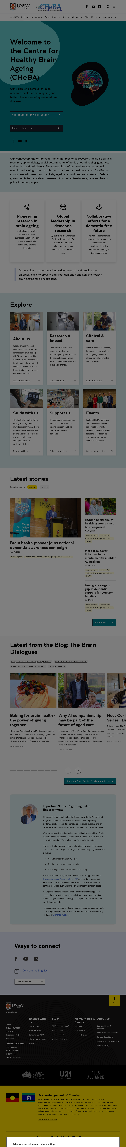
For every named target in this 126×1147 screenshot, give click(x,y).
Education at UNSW (37, 1039)
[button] (36, 114)
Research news (80, 1035)
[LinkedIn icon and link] (36, 959)
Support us (60, 413)
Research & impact (60, 338)
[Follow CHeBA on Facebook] (87, 7)
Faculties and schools (107, 1032)
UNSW (16, 17)
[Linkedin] (26, 141)
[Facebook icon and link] (16, 959)
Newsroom (78, 1026)
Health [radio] (44, 487)
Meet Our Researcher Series (71, 661)
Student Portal (58, 1034)
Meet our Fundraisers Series (28, 666)
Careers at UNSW (36, 1035)
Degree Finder (58, 1030)
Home (26, 17)
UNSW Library (103, 1045)
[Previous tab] (68, 771)
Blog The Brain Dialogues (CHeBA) (31, 661)
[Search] (108, 6)
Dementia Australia (61, 914)
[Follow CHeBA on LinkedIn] (99, 7)
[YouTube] (19, 141)
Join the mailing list (35, 970)
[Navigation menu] (114, 6)
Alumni (32, 1043)
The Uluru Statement (47, 1119)
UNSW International (60, 1026)
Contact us (34, 1026)
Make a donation (24, 981)
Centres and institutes (108, 1041)
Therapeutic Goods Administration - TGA (60, 879)
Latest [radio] (32, 487)
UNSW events (79, 1030)
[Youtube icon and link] (25, 959)
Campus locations (105, 1037)
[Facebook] (13, 141)
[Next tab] (78, 771)
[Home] (20, 7)
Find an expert (36, 1030)
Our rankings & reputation (104, 1027)
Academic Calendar (60, 1039)
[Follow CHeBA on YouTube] (93, 7)
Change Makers (57, 666)
